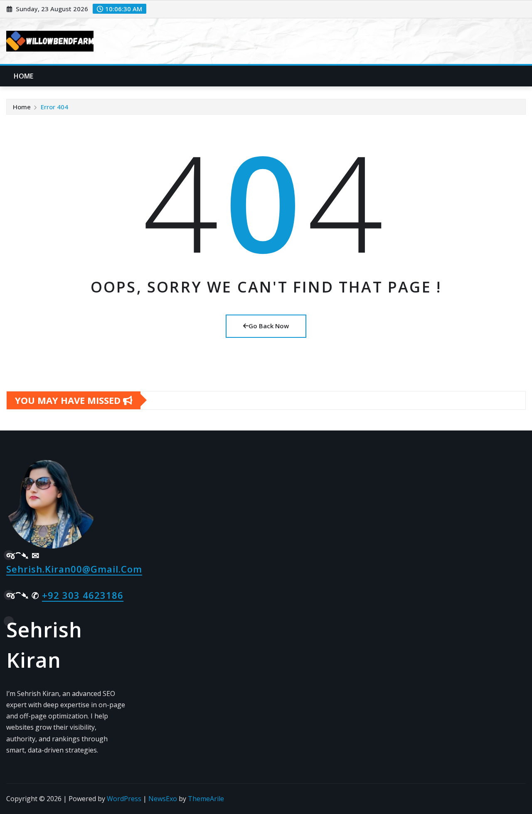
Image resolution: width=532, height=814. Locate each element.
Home (24, 76)
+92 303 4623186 (82, 595)
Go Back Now (269, 326)
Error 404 (54, 107)
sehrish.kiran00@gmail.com (74, 569)
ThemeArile (206, 798)
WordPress (124, 798)
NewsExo (162, 798)
